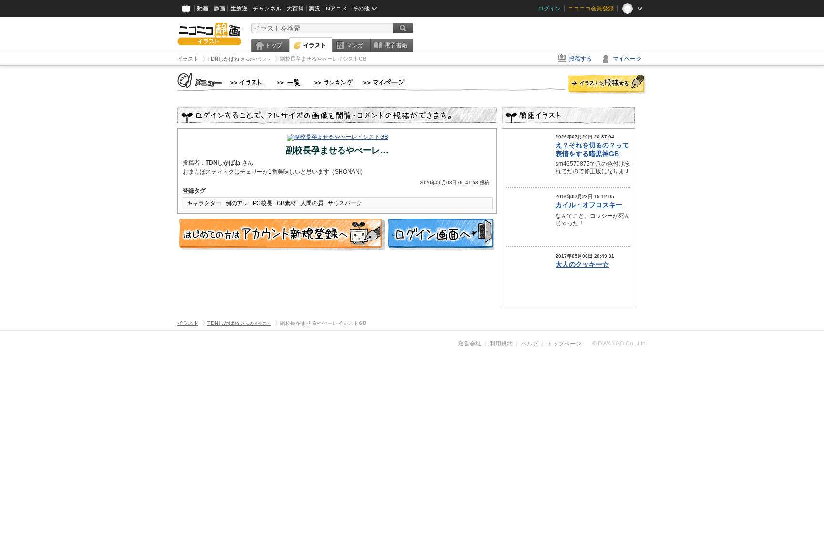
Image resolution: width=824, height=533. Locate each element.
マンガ (354, 45)
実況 (314, 8)
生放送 (238, 8)
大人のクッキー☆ (582, 264)
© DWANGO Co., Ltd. (619, 343)
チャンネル (267, 8)
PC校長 (262, 203)
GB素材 (286, 203)
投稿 (607, 84)
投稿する (580, 58)
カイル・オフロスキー (589, 205)
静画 (219, 8)
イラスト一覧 (290, 83)
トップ (273, 45)
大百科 (295, 8)
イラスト (314, 45)
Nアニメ (336, 8)
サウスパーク (345, 203)
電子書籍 (395, 45)
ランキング (334, 83)
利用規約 (501, 343)
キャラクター (204, 203)
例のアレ (237, 203)
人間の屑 (311, 203)
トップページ (564, 343)
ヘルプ (529, 343)
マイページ (627, 58)
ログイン (549, 8)
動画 (202, 8)
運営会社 (469, 343)
